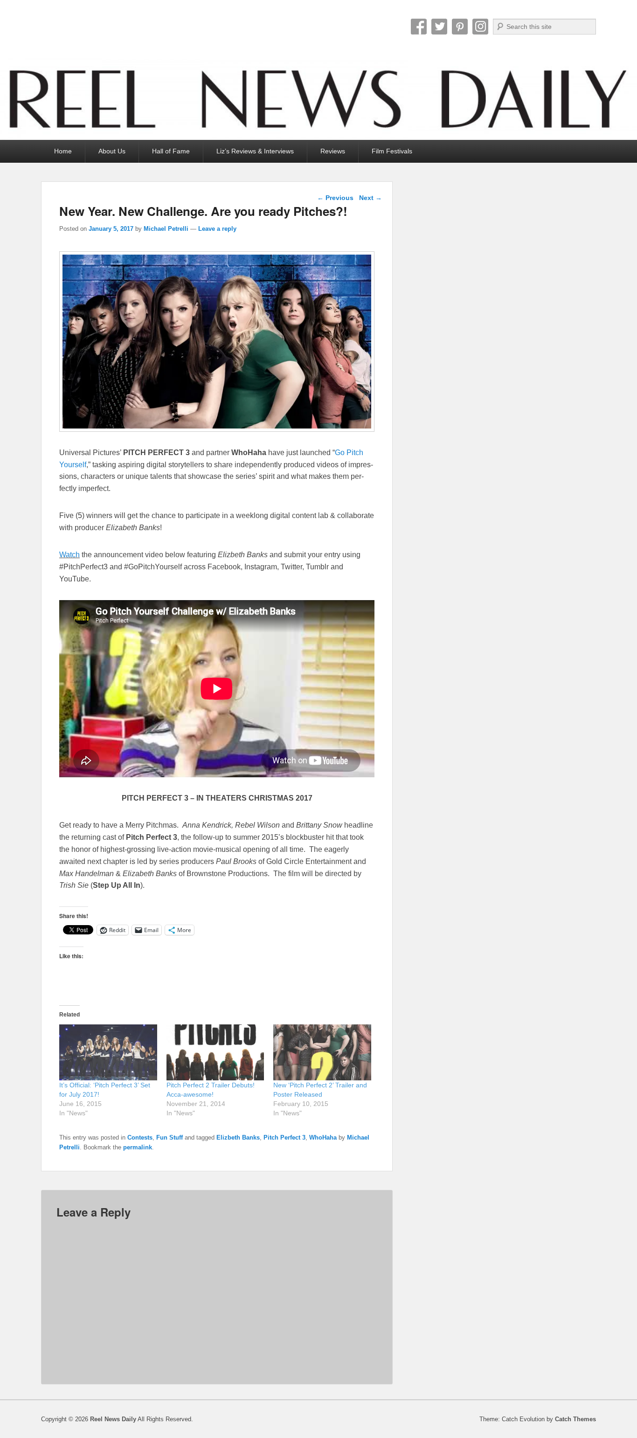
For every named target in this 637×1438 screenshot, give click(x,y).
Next (370, 197)
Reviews (332, 151)
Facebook (419, 27)
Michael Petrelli (166, 228)
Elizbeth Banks (238, 1137)
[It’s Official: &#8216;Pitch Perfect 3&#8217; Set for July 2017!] (108, 1052)
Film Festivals (392, 151)
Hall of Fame (171, 151)
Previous (335, 197)
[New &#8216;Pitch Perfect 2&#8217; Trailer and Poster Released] (322, 1052)
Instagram (480, 27)
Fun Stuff (169, 1137)
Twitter (439, 27)
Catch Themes (575, 1419)
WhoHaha (323, 1137)
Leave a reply (217, 228)
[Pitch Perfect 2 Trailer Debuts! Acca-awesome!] (215, 1052)
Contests (139, 1137)
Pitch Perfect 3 (284, 1137)
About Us (111, 151)
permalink (137, 1147)
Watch (69, 555)
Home (63, 151)
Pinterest (460, 27)
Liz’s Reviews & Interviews (255, 151)
